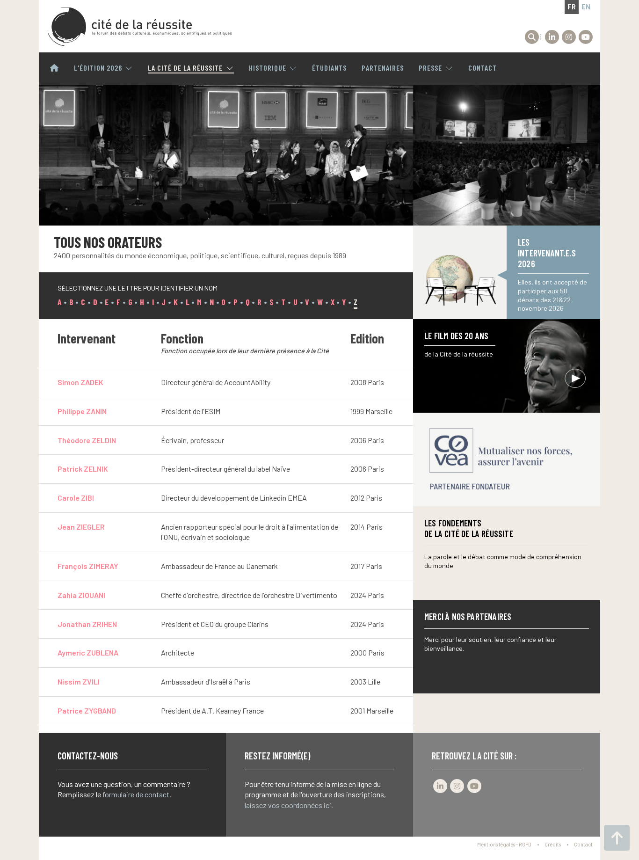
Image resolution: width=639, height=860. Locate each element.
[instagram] (569, 37)
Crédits (553, 844)
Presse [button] (430, 68)
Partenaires (383, 68)
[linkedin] (552, 37)
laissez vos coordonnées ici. (289, 805)
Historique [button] (267, 68)
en (585, 7)
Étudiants (329, 68)
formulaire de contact (135, 794)
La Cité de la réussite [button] (185, 68)
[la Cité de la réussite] (139, 26)
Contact (482, 68)
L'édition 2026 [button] (98, 68)
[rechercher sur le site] (532, 37)
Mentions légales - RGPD (504, 844)
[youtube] (586, 37)
